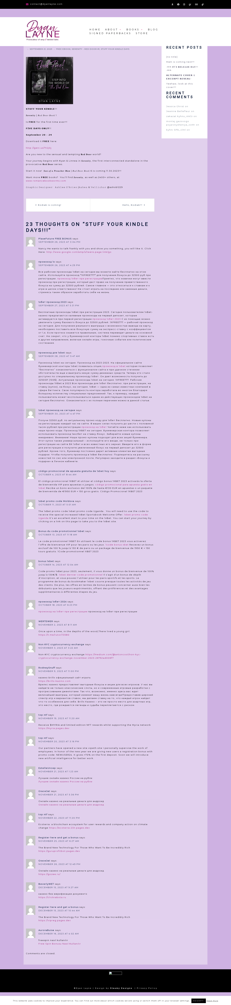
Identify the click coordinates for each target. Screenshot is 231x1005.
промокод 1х (46, 261)
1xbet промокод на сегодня (56, 410)
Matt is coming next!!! (180, 62)
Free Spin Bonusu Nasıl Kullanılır (59, 943)
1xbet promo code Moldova (56, 501)
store (142, 33)
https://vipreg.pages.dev (54, 920)
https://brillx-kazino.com (54, 681)
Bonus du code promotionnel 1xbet (61, 531)
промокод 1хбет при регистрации (79, 278)
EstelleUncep (47, 768)
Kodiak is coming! (49, 205)
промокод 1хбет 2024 (52, 601)
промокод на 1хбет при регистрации (63, 611)
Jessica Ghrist (175, 106)
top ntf (42, 715)
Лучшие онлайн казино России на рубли (65, 781)
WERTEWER (45, 621)
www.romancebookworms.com (46, 180)
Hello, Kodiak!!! (132, 205)
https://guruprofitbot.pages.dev (59, 851)
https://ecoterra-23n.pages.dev (69, 827)
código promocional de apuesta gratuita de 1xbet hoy (73, 471)
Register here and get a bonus (58, 837)
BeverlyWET (46, 884)
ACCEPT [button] (198, 1001)
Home (95, 29)
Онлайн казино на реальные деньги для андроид (71, 804)
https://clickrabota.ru (52, 897)
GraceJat (44, 791)
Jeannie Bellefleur (178, 111)
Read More (212, 1001)
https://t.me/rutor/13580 (53, 635)
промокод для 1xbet (51, 352)
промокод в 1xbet (114, 366)
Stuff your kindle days (115, 49)
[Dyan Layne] (42, 31)
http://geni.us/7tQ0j (39, 148)
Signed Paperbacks (110, 33)
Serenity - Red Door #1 (86, 49)
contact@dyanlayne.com (46, 4)
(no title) (172, 57)
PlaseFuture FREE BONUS (55, 238)
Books (133, 29)
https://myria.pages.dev (53, 728)
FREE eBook (63, 49)
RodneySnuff (46, 667)
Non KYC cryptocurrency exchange (61, 644)
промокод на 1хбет (94, 427)
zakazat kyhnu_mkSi (179, 116)
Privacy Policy (147, 988)
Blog (153, 29)
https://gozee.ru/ (49, 874)
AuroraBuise (46, 930)
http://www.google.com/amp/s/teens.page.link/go (79, 252)
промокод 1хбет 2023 (107, 319)
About (111, 29)
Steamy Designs (122, 988)
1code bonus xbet (117, 544)
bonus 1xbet (46, 561)
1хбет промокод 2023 (52, 302)
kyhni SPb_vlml (176, 129)
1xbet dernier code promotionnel (81, 574)
